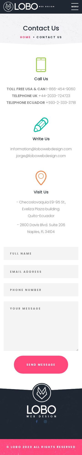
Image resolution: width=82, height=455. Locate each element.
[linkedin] (45, 421)
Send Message (41, 365)
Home (25, 37)
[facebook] (36, 421)
